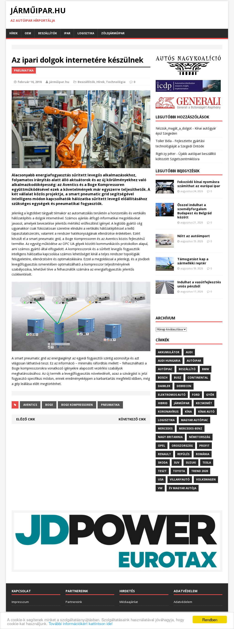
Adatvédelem (183, 602)
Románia (202, 454)
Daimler (164, 386)
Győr (210, 395)
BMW (205, 369)
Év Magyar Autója (182, 488)
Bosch (163, 378)
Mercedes (165, 428)
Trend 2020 (199, 471)
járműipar (181, 403)
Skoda (163, 462)
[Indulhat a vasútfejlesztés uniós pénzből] (165, 291)
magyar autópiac (194, 420)
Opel (161, 446)
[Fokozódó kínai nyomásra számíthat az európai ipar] (165, 190)
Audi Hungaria (169, 361)
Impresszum (20, 602)
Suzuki (191, 462)
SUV (176, 462)
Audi (189, 352)
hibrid (163, 403)
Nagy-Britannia (170, 437)
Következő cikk (132, 419)
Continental (198, 378)
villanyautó (180, 479)
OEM (28, 33)
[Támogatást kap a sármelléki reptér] (165, 268)
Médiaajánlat (129, 602)
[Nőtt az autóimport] (165, 245)
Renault (164, 454)
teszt (162, 471)
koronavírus (168, 412)
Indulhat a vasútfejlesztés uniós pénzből (199, 284)
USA (160, 479)
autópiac (165, 369)
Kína (188, 412)
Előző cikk (25, 419)
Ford (196, 395)
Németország (199, 437)
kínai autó (206, 412)
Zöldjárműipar (113, 33)
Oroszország (182, 446)
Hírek (13, 33)
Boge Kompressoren (77, 405)
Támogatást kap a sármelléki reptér (192, 261)
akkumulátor (168, 352)
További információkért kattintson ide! (81, 623)
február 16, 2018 (30, 82)
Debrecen (184, 386)
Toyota (179, 471)
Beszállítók (47, 33)
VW (160, 488)
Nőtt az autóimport (193, 236)
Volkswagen (206, 479)
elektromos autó (172, 395)
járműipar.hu (59, 82)
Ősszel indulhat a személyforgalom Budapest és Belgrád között (194, 211)
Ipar (67, 33)
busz (177, 378)
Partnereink (74, 602)
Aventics (30, 405)
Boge (49, 405)
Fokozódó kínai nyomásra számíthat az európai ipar (198, 184)
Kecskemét (204, 403)
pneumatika (110, 405)
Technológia (115, 82)
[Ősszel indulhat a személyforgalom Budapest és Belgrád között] (165, 214)
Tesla (206, 462)
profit (204, 446)
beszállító (187, 369)
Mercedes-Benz (190, 428)
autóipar (194, 361)
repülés (183, 454)
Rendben (209, 619)
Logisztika (85, 33)
